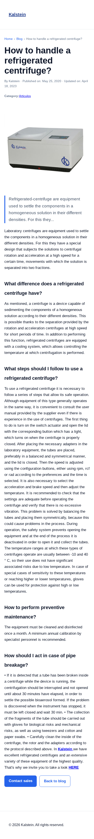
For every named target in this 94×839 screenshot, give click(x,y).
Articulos (25, 96)
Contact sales (20, 781)
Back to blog (55, 781)
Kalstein (17, 14)
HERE (74, 767)
